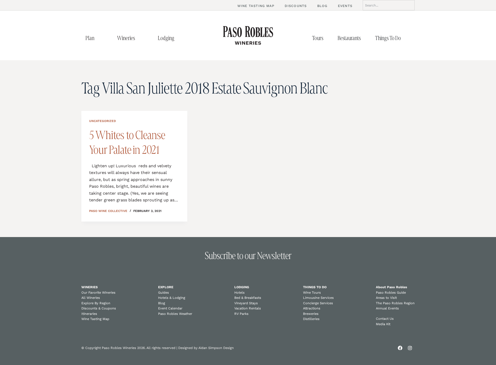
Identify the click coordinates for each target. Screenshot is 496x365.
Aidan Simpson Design (216, 348)
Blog (161, 303)
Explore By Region (95, 303)
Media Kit (383, 324)
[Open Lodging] (180, 38)
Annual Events (387, 308)
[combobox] (389, 5)
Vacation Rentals (247, 308)
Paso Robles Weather (175, 314)
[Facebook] (400, 348)
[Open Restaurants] (366, 38)
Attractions (311, 308)
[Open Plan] (100, 38)
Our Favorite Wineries (98, 292)
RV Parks (241, 314)
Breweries (311, 314)
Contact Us (385, 319)
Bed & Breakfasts (247, 298)
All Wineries (90, 298)
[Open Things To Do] (406, 38)
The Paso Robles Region (395, 303)
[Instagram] (410, 348)
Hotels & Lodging (171, 298)
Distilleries (311, 319)
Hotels (239, 292)
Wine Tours (312, 292)
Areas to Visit (386, 298)
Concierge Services (318, 303)
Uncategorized (102, 121)
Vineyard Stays (246, 303)
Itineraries (89, 314)
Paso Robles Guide (391, 292)
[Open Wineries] (140, 38)
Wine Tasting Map (95, 319)
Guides (163, 292)
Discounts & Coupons (98, 308)
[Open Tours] (329, 38)
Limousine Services (318, 298)
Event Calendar (170, 308)
